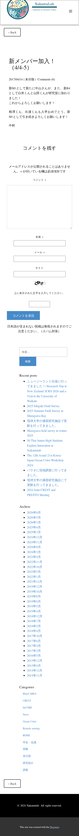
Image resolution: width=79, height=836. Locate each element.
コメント (39, 179)
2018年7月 (34, 621)
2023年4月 (34, 557)
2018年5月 (34, 626)
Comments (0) (46, 79)
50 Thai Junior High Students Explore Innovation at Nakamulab (45, 445)
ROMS (26, 735)
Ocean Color (29, 721)
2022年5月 (34, 571)
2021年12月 (34, 581)
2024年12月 (34, 537)
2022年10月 (34, 567)
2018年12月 (34, 616)
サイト (39, 268)
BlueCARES (29, 693)
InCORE (27, 707)
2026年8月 (34, 512)
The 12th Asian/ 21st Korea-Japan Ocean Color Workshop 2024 (45, 460)
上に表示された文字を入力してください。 (39, 293)
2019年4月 (34, 611)
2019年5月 (34, 606)
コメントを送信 (23, 315)
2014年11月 (34, 675)
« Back (12, 32)
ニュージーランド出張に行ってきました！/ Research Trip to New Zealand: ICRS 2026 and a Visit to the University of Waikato (47, 391)
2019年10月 (34, 591)
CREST (27, 700)
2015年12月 (34, 660)
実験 (25, 749)
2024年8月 (34, 547)
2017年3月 (34, 651)
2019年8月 (34, 596)
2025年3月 (34, 532)
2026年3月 (34, 522)
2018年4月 (34, 631)
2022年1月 (34, 576)
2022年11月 (34, 562)
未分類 (29, 79)
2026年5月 (34, 517)
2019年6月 (34, 601)
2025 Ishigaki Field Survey (43, 406)
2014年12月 (34, 670)
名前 (40, 237)
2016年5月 (34, 655)
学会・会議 (29, 742)
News (26, 714)
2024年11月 (34, 542)
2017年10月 (34, 636)
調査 (25, 770)
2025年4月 (34, 527)
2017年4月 (34, 646)
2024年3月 (34, 552)
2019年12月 (34, 586)
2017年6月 (34, 641)
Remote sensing (31, 728)
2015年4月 (34, 665)
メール (39, 252)
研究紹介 (28, 763)
